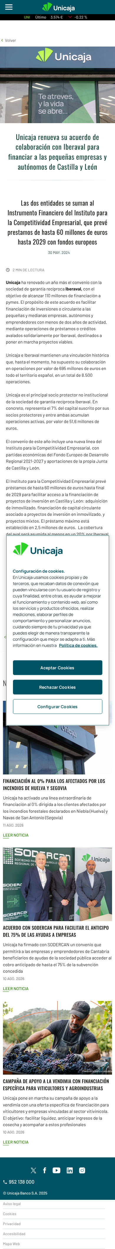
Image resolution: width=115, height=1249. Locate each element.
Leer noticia (16, 834)
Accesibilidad (14, 1233)
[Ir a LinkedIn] (70, 1171)
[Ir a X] (33, 1170)
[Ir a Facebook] (44, 1171)
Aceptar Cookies (57, 667)
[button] (8, 40)
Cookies (9, 1213)
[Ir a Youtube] (56, 1171)
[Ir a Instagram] (82, 1171)
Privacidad (12, 1223)
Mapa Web (11, 1243)
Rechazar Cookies (57, 687)
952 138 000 (21, 1182)
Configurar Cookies (57, 706)
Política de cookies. (78, 645)
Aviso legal (12, 1203)
